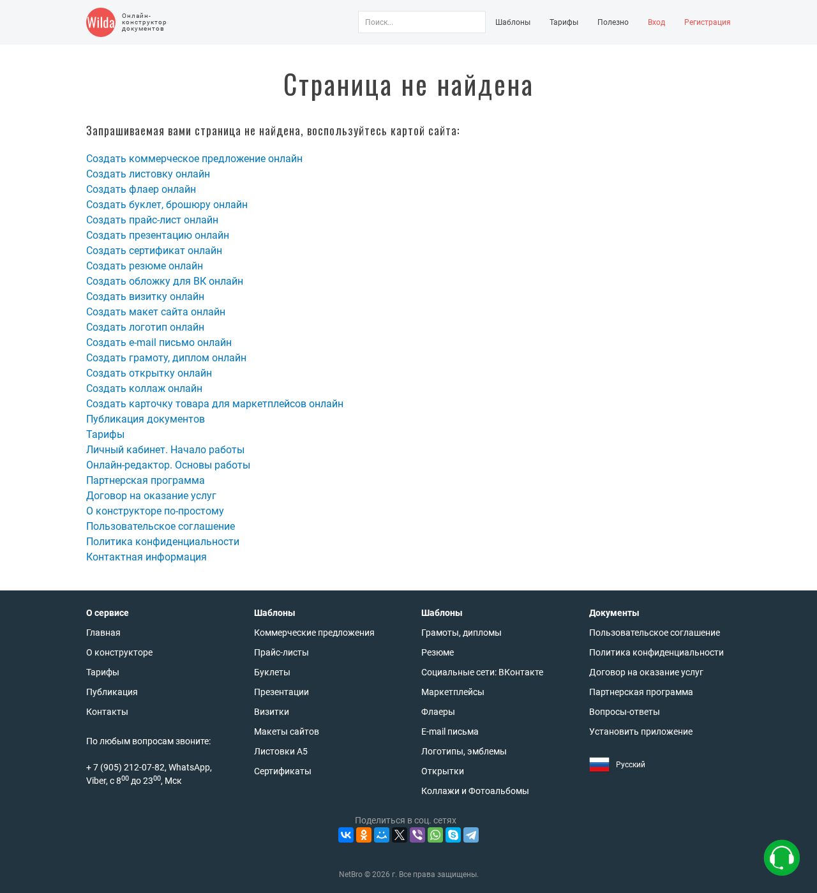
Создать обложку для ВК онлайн (164, 281)
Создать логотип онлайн (145, 327)
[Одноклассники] (363, 835)
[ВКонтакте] (346, 835)
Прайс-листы (281, 652)
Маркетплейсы (452, 692)
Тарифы (564, 22)
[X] (399, 835)
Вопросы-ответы (624, 712)
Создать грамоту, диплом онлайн (166, 358)
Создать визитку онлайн (145, 296)
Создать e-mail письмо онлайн (159, 342)
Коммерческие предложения (314, 632)
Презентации (281, 692)
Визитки (271, 712)
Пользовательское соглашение (160, 526)
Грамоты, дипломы (461, 632)
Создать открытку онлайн (149, 373)
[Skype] (453, 835)
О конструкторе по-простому (155, 511)
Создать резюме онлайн (144, 266)
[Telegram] (471, 835)
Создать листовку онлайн (148, 174)
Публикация (112, 692)
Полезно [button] (613, 22)
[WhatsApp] (435, 835)
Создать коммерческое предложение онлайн (194, 159)
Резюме (437, 652)
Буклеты (272, 672)
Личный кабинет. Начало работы (165, 450)
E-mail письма (450, 731)
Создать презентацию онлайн (157, 235)
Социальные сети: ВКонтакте (482, 672)
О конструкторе (119, 652)
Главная (103, 632)
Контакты (107, 712)
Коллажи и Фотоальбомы (475, 791)
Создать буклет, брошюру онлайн (167, 205)
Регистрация (707, 22)
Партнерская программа (145, 480)
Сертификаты (282, 771)
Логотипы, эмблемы (464, 751)
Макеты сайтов (286, 731)
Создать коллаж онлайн (144, 388)
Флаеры (438, 712)
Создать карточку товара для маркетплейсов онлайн (214, 404)
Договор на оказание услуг (151, 496)
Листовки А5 (281, 751)
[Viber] (417, 835)
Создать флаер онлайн (141, 189)
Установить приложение (641, 731)
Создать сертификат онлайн (154, 250)
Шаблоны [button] (512, 22)
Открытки (442, 771)
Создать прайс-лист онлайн (152, 220)
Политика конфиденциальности (162, 542)
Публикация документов (145, 419)
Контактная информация (146, 557)
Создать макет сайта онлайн (155, 312)
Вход (656, 22)
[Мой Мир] (381, 835)
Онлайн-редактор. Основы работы (168, 465)
